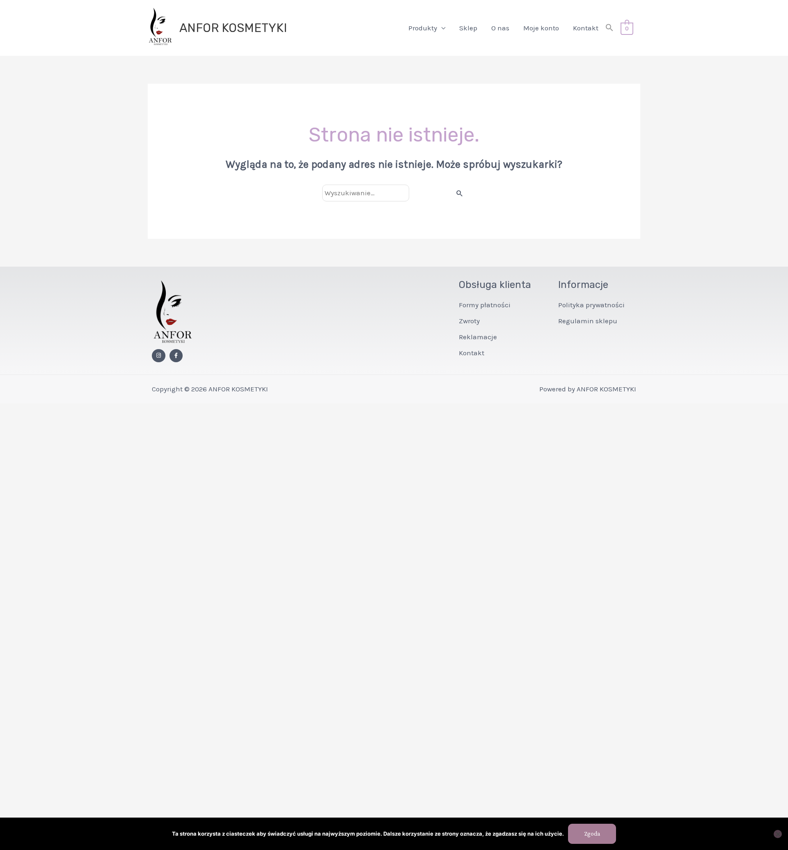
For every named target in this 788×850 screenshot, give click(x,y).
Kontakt (585, 28)
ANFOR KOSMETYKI (233, 28)
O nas (500, 28)
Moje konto (541, 28)
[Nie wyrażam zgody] (778, 834)
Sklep (468, 28)
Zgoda (592, 833)
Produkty (422, 28)
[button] (609, 28)
